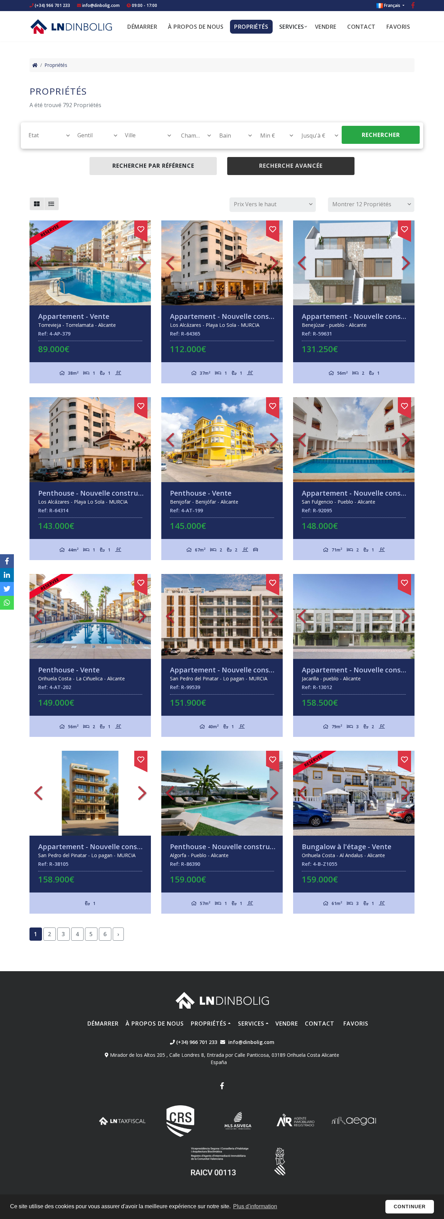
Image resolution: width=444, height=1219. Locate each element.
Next (142, 262)
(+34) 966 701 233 (52, 5)
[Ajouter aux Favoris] (140, 228)
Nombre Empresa (71, 26)
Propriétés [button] (251, 27)
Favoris (398, 27)
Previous (38, 262)
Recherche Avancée (291, 165)
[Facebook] (413, 6)
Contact (361, 27)
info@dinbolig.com (101, 5)
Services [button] (291, 27)
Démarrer (142, 27)
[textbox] (46, 135)
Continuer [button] (410, 1206)
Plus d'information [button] (255, 1206)
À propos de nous (195, 27)
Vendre (325, 27)
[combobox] (45, 135)
